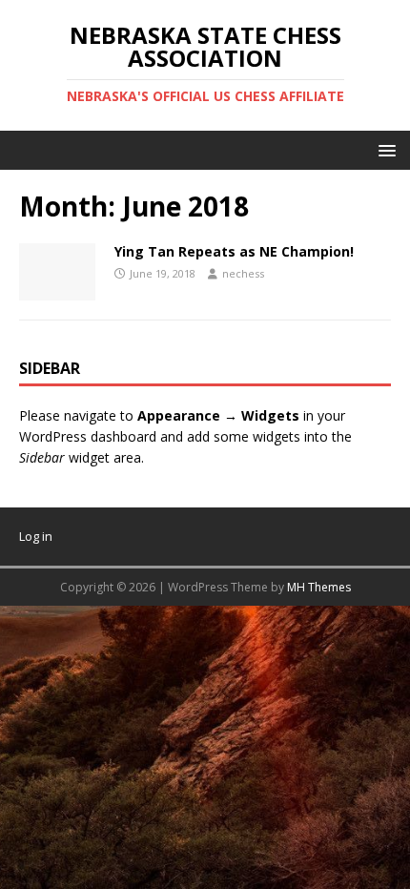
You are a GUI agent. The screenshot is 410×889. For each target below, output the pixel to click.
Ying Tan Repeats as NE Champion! (234, 251)
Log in (35, 536)
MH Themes (319, 587)
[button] (383, 149)
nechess (243, 273)
